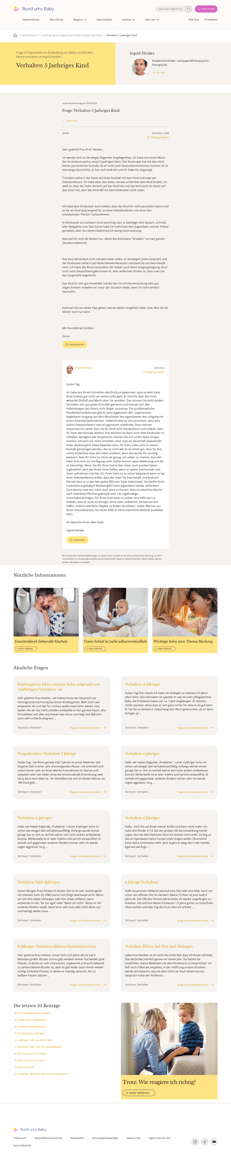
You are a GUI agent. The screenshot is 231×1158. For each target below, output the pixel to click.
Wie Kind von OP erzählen (32, 1053)
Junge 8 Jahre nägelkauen (32, 1019)
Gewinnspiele (104, 19)
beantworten (77, 344)
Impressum (20, 1138)
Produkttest (210, 19)
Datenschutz (133, 1138)
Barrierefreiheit (22, 1145)
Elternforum (56, 19)
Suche (189, 9)
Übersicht (71, 120)
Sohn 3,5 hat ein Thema (31, 1060)
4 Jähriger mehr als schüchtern (35, 1040)
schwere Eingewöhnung (31, 1026)
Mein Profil (208, 8)
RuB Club (194, 19)
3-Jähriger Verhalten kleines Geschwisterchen (43, 1073)
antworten (79, 539)
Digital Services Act (159, 1138)
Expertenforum (30, 19)
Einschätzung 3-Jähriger (31, 1033)
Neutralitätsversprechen (48, 1138)
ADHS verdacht (26, 1067)
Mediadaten (77, 1138)
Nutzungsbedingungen (105, 1138)
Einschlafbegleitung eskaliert (34, 1013)
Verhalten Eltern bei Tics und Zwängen (40, 1046)
